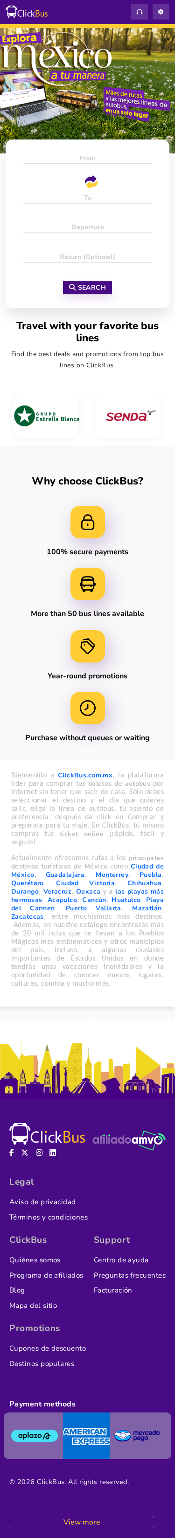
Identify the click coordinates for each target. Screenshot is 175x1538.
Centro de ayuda (121, 1260)
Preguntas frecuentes (130, 1275)
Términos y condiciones (48, 1217)
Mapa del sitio (33, 1305)
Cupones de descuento (47, 1348)
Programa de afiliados (46, 1275)
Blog (17, 1290)
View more (81, 1522)
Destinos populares (41, 1363)
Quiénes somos (35, 1260)
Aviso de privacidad (42, 1202)
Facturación (113, 1290)
